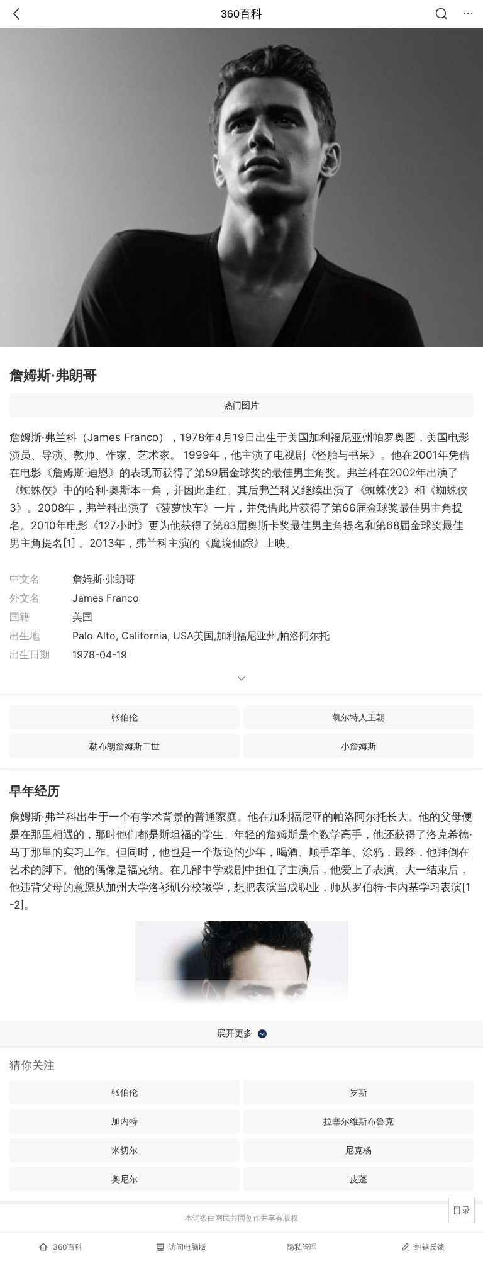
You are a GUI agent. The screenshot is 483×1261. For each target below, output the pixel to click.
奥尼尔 (124, 1179)
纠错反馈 (429, 1247)
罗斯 (358, 1092)
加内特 (124, 1121)
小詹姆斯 (358, 746)
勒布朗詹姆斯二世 (124, 746)
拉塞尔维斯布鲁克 (358, 1121)
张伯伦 (124, 717)
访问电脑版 (187, 1247)
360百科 (241, 14)
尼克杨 (358, 1150)
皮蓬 (358, 1179)
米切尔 (124, 1150)
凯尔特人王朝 (358, 717)
